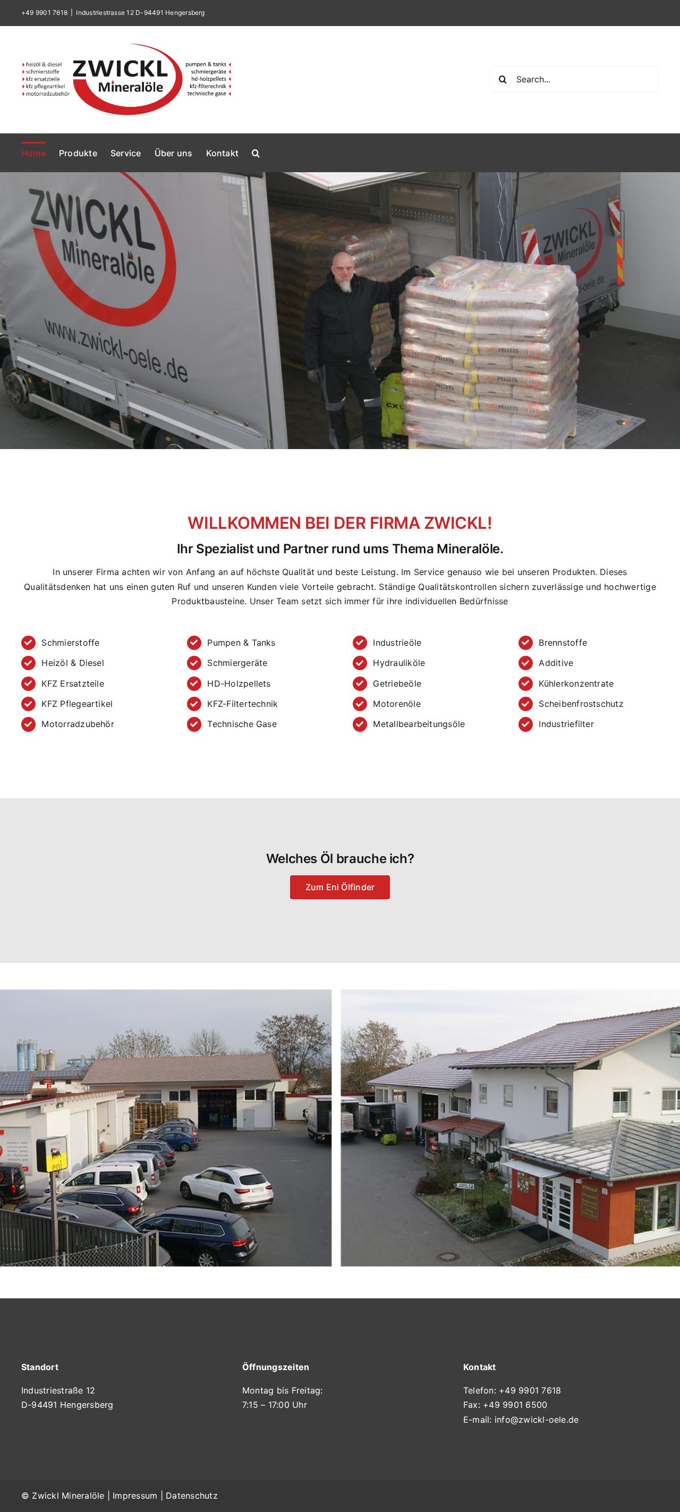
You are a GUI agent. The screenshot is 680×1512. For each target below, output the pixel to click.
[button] (256, 152)
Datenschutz (192, 1495)
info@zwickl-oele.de (537, 1419)
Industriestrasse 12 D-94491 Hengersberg (140, 12)
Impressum (135, 1495)
